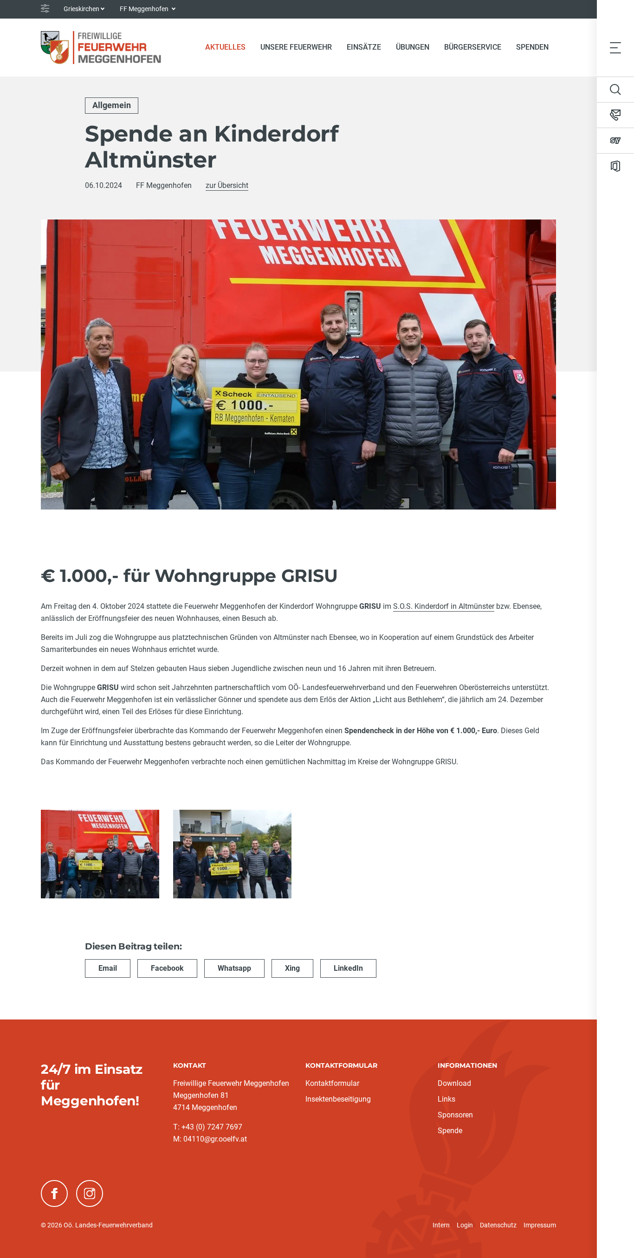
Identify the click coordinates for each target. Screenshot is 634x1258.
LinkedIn (348, 968)
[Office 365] (615, 166)
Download (454, 1083)
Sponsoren (455, 1114)
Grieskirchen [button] (81, 9)
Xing (292, 968)
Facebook (167, 968)
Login (465, 1225)
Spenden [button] (532, 47)
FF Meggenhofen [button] (145, 9)
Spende (450, 1130)
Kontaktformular (332, 1083)
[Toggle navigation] (615, 47)
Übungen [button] (412, 47)
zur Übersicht (227, 185)
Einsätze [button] (364, 47)
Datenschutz (498, 1225)
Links (446, 1099)
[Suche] (615, 89)
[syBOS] (615, 140)
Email (107, 968)
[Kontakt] (615, 115)
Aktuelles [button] (225, 47)
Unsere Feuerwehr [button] (296, 47)
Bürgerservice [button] (472, 47)
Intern (441, 1225)
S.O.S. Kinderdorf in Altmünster (443, 606)
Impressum (540, 1225)
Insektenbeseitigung (338, 1099)
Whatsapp (234, 968)
